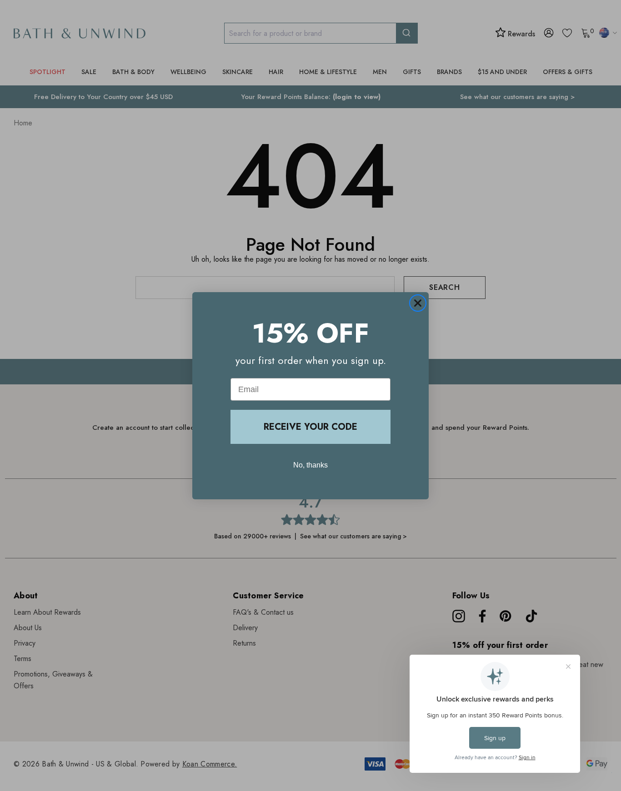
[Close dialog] (418, 303)
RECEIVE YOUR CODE (310, 426)
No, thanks (310, 465)
